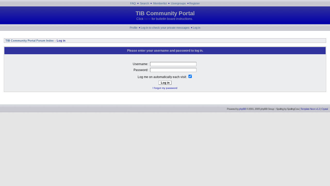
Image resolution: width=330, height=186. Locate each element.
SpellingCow (293, 108)
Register (194, 3)
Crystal (324, 108)
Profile (133, 27)
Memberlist (160, 3)
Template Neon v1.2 (310, 108)
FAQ (133, 3)
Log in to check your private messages (165, 27)
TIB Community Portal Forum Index (29, 40)
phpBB (242, 108)
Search (144, 3)
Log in (196, 27)
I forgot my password (165, 88)
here (147, 19)
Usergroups (178, 3)
